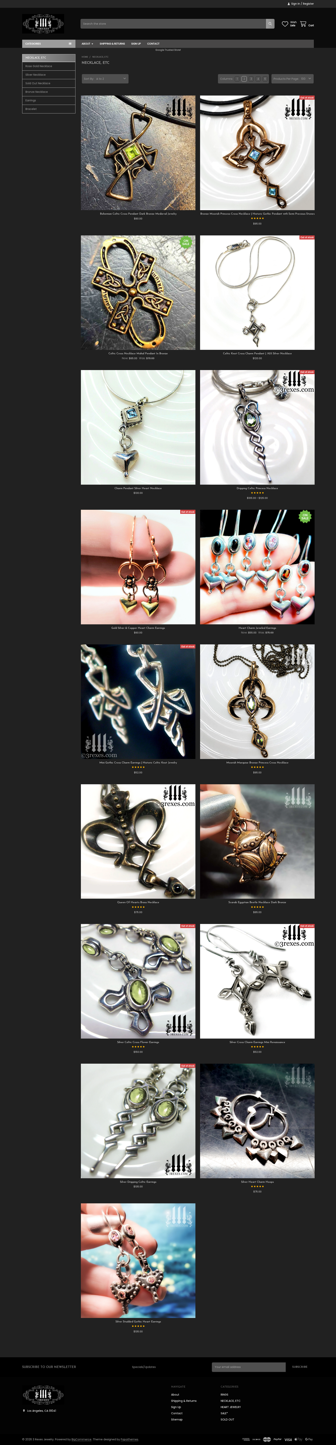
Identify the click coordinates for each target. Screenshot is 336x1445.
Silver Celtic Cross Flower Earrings (138, 1042)
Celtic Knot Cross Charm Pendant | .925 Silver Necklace (257, 353)
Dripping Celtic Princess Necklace (257, 488)
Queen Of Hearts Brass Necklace (138, 902)
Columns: (226, 79)
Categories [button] (33, 44)
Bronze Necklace (36, 92)
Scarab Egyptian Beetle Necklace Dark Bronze (257, 902)
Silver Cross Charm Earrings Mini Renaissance (257, 1042)
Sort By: (89, 79)
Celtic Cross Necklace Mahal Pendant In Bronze (138, 353)
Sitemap (177, 1419)
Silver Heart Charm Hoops (257, 1182)
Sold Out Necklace (37, 83)
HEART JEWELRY (231, 1407)
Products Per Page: (286, 79)
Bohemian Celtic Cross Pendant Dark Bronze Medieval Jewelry (138, 213)
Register (308, 4)
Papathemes (129, 1439)
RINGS (224, 1395)
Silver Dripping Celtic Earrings (138, 1182)
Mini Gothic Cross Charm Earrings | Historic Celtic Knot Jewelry (138, 762)
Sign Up (136, 44)
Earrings (30, 100)
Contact (153, 44)
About (86, 44)
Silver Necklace (35, 75)
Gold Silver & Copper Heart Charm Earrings (138, 628)
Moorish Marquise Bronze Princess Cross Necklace (257, 762)
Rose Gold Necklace (38, 66)
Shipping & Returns (112, 44)
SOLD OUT (227, 1419)
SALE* (224, 1413)
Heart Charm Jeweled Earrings (257, 628)
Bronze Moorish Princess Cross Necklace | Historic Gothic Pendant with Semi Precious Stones (257, 213)
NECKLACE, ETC (231, 1401)
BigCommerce (81, 1439)
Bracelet (31, 109)
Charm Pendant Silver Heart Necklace (138, 488)
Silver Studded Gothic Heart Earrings (138, 1321)
